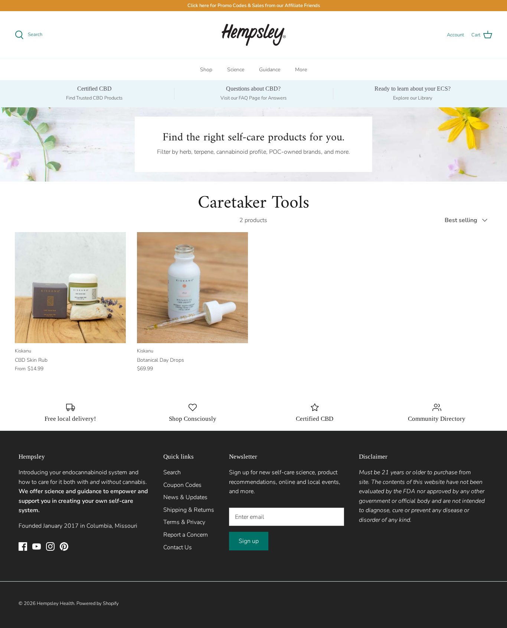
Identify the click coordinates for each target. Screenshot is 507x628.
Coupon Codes (182, 485)
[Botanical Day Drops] (192, 287)
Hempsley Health (55, 603)
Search (172, 472)
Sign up (249, 541)
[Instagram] (50, 546)
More (301, 69)
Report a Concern (185, 535)
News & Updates (185, 497)
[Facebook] (23, 546)
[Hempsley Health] (253, 35)
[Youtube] (36, 546)
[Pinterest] (64, 546)
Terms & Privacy (184, 522)
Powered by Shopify (97, 603)
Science (235, 69)
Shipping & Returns (188, 510)
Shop (206, 69)
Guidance (269, 69)
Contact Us (177, 547)
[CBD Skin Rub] (70, 287)
